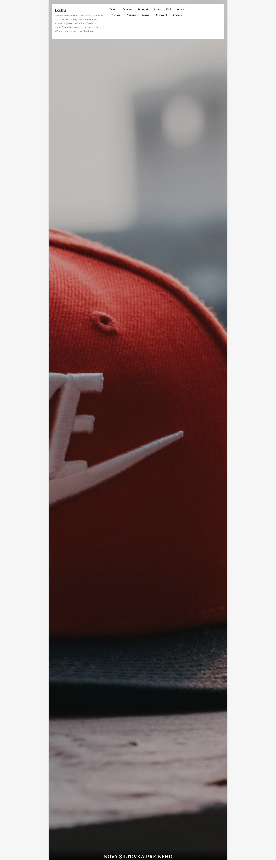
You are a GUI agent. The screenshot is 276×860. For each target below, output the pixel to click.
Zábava (145, 15)
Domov (113, 9)
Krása (157, 9)
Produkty (131, 15)
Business (127, 9)
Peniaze (116, 15)
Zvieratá (177, 15)
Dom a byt (143, 9)
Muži (168, 9)
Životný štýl (161, 15)
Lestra (60, 10)
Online (180, 9)
